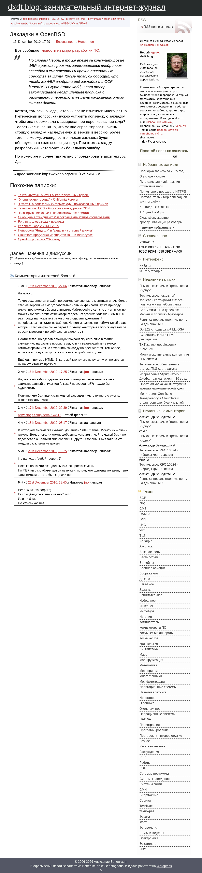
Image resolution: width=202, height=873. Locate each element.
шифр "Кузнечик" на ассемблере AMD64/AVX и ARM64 (54, 23)
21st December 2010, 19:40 (47, 482)
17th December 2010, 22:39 (47, 407)
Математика (148, 665)
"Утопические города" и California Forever (48, 199)
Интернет (146, 606)
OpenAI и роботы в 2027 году (39, 239)
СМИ (143, 789)
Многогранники (150, 676)
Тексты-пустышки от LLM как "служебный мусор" (53, 195)
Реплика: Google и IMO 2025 (38, 226)
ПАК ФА (145, 719)
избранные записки (159, 121)
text (141, 530)
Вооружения (148, 573)
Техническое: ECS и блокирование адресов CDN (54, 208)
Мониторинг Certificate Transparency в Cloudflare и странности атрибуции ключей (161, 398)
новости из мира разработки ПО (70, 50)
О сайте (181, 125)
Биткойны (146, 562)
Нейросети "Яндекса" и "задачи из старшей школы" (55, 230)
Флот (143, 822)
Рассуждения (149, 751)
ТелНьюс (145, 806)
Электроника (148, 838)
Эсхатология (148, 843)
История (145, 616)
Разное (144, 741)
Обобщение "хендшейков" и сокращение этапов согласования (64, 217)
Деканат (145, 579)
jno (86, 371)
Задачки (145, 589)
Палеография (149, 724)
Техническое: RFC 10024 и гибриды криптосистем (159, 452)
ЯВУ (142, 849)
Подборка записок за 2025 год (161, 171)
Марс (143, 654)
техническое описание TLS (39, 18)
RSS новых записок (158, 26)
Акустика (145, 546)
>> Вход (145, 265)
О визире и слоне (152, 176)
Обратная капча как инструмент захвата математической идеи (162, 386)
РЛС (142, 757)
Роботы (145, 762)
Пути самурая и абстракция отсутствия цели (159, 184)
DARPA (145, 514)
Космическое (148, 638)
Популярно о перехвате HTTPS (162, 191)
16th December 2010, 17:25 (47, 371)
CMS (143, 508)
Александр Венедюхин (154, 44)
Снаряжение (148, 795)
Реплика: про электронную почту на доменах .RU (163, 322)
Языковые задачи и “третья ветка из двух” (163, 288)
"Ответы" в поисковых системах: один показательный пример (63, 204)
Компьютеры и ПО (152, 627)
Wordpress (164, 866)
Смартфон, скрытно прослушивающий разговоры (160, 220)
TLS (142, 535)
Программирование (154, 730)
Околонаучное (150, 708)
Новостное (86, 41)
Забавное (146, 584)
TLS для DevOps (151, 212)
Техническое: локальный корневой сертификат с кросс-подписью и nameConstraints (161, 300)
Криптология (148, 643)
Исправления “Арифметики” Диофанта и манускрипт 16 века (163, 376)
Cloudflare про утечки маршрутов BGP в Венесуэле (55, 235)
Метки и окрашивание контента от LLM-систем (164, 356)
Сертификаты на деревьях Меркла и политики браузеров (161, 312)
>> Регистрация (150, 271)
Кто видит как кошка (154, 206)
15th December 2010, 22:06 (47, 286)
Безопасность (66, 41)
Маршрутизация (151, 660)
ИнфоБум (146, 611)
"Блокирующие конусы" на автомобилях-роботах (54, 213)
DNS (142, 519)
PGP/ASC (146, 242)
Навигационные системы (158, 687)
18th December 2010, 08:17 (47, 422)
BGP (142, 498)
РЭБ (142, 768)
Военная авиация (152, 568)
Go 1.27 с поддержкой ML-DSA (161, 329)
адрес (155, 52)
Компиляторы (149, 622)
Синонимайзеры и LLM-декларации (156, 337)
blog (142, 503)
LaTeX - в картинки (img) (71, 18)
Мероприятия (149, 670)
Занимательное (150, 595)
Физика (144, 816)
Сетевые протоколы (154, 773)
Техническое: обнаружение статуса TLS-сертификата (159, 366)
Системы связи (150, 784)
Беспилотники (149, 557)
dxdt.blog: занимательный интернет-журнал (87, 7)
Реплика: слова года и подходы (41, 221)
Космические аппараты (156, 633)
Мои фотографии (152, 681)
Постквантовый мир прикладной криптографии (163, 199)
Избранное (147, 600)
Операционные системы (157, 714)
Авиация (145, 541)
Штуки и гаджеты (151, 833)
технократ (146, 811)
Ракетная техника (152, 746)
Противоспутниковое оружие (160, 735)
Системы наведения (154, 779)
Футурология (148, 827)
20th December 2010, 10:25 (47, 451)
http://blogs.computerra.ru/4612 (39, 415)
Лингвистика (148, 649)
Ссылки (145, 800)
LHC (142, 525)
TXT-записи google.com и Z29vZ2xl (157, 347)
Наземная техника (152, 692)
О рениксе (146, 703)
